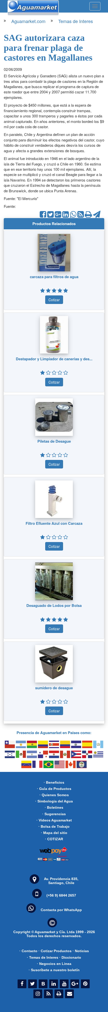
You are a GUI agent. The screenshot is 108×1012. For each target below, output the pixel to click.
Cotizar (54, 299)
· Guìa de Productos (54, 789)
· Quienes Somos (54, 795)
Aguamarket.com (28, 21)
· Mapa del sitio (54, 833)
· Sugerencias (54, 814)
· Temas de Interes (42, 957)
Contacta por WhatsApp (61, 910)
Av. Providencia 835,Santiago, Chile (61, 881)
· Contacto (28, 951)
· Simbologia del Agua (54, 801)
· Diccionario (70, 957)
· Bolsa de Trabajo (54, 826)
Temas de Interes (75, 21)
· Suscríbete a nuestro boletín (54, 970)
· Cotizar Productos (55, 951)
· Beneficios (54, 782)
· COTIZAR (54, 839)
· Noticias (81, 951)
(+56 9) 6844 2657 (61, 895)
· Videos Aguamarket (54, 820)
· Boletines (54, 807)
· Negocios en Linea (54, 964)
